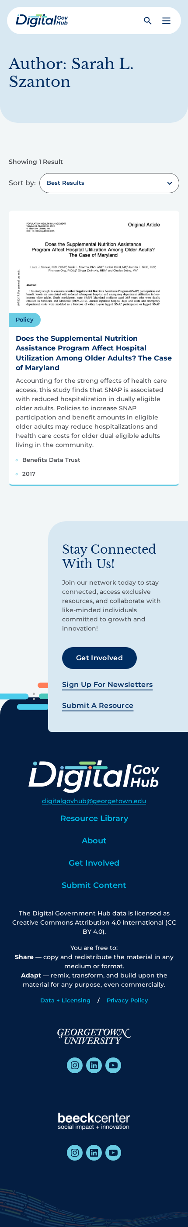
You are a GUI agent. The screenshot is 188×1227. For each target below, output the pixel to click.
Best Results (65, 182)
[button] (166, 21)
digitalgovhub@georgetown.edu (94, 801)
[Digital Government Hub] (42, 20)
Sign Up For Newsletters (107, 684)
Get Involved (99, 658)
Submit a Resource (97, 705)
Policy (25, 319)
